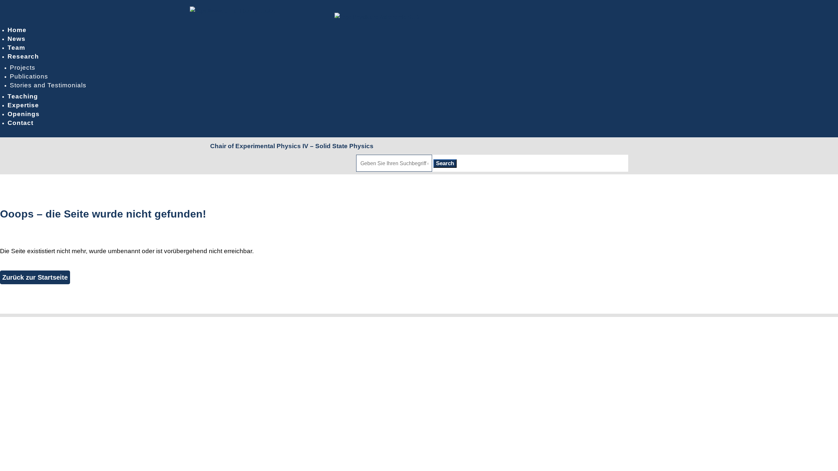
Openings (24, 114)
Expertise (23, 105)
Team (16, 47)
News (17, 38)
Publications (29, 76)
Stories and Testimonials (48, 85)
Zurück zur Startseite (35, 277)
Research (23, 56)
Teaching (23, 96)
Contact (20, 122)
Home (17, 29)
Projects (22, 67)
